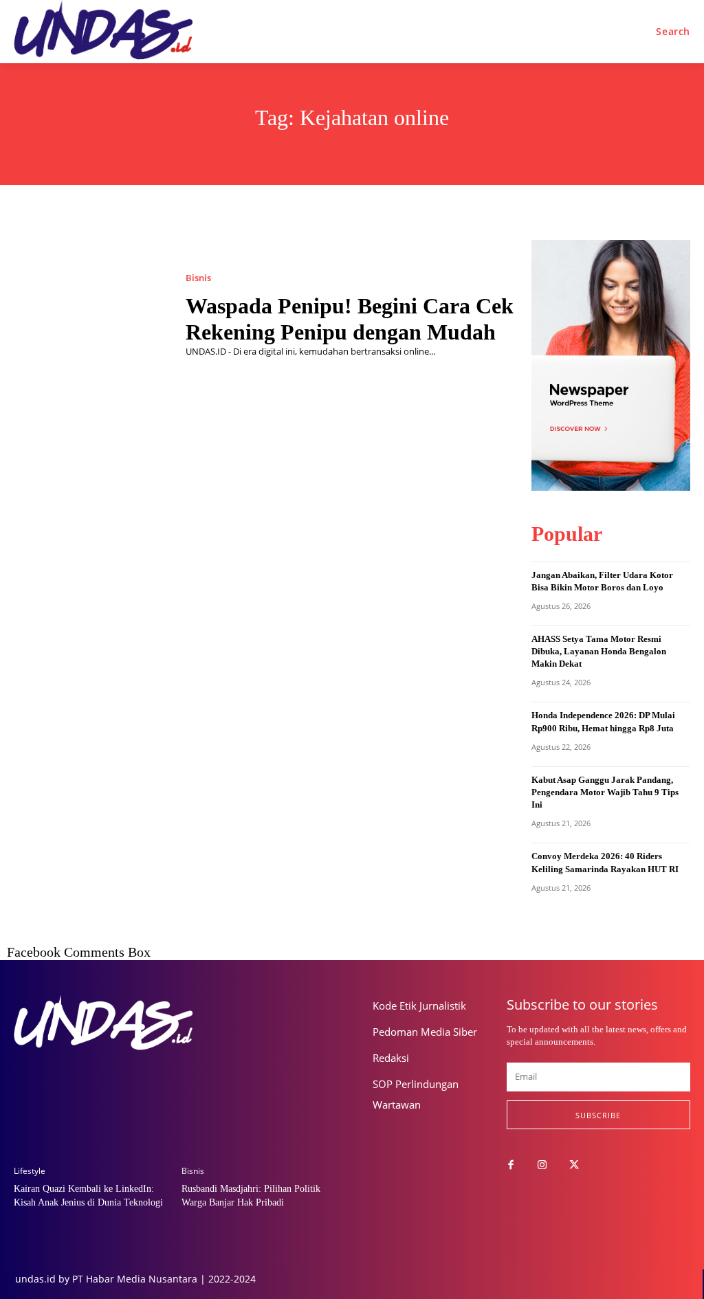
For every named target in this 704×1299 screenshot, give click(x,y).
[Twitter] (574, 1165)
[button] (673, 31)
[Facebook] (510, 1165)
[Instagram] (542, 1165)
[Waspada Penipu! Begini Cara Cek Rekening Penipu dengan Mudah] (89, 315)
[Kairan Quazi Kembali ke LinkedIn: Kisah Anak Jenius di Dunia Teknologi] (92, 1098)
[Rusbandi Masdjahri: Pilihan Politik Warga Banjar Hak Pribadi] (260, 1098)
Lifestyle (29, 1171)
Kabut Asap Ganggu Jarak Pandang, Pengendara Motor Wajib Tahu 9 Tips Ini (605, 792)
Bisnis (198, 278)
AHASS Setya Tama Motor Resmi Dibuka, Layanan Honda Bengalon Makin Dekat (598, 651)
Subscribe (598, 1115)
